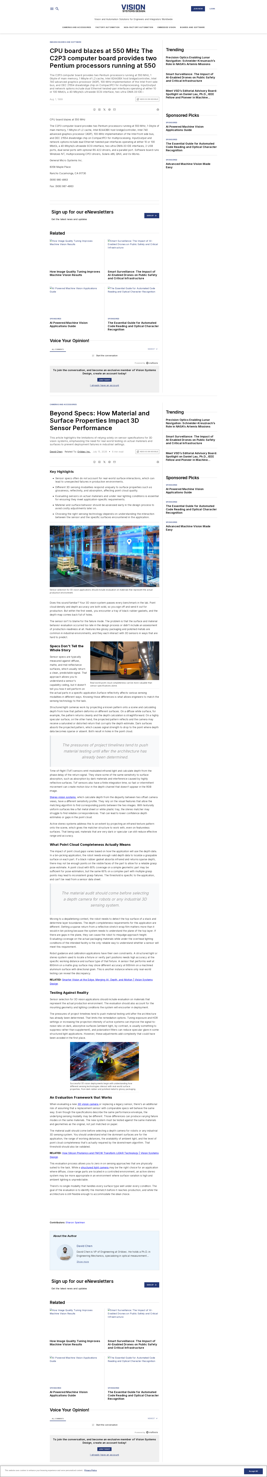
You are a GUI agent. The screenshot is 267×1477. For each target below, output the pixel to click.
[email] (114, 109)
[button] (52, 9)
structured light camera (95, 1189)
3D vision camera (88, 1120)
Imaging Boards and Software (65, 42)
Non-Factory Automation (138, 27)
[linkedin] (99, 109)
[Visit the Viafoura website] (152, 363)
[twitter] (104, 109)
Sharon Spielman (75, 1244)
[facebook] (94, 109)
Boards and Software (192, 27)
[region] (104, 356)
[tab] (58, 349)
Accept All (253, 1471)
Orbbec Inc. (84, 451)
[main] (133, 1471)
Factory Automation (107, 27)
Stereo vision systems (63, 803)
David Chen (56, 451)
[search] (57, 9)
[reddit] (109, 109)
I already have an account (104, 385)
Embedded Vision (167, 27)
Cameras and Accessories (76, 27)
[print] (157, 109)
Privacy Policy (90, 1470)
